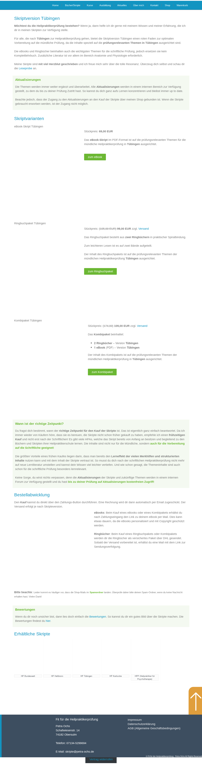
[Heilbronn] (57, 656)
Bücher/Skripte (72, 5)
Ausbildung (105, 5)
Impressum (135, 719)
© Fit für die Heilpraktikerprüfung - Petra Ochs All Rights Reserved (174, 756)
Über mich (138, 5)
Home (55, 5)
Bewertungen (97, 616)
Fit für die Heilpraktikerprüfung (77, 719)
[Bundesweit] (28, 656)
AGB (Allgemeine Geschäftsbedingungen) (154, 728)
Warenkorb (182, 5)
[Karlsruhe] (115, 656)
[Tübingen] (86, 656)
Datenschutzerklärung (141, 724)
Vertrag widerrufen (101, 759)
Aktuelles (122, 5)
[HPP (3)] (145, 656)
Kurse (90, 5)
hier (48, 620)
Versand (143, 228)
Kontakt (154, 5)
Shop (167, 5)
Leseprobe (25, 68)
